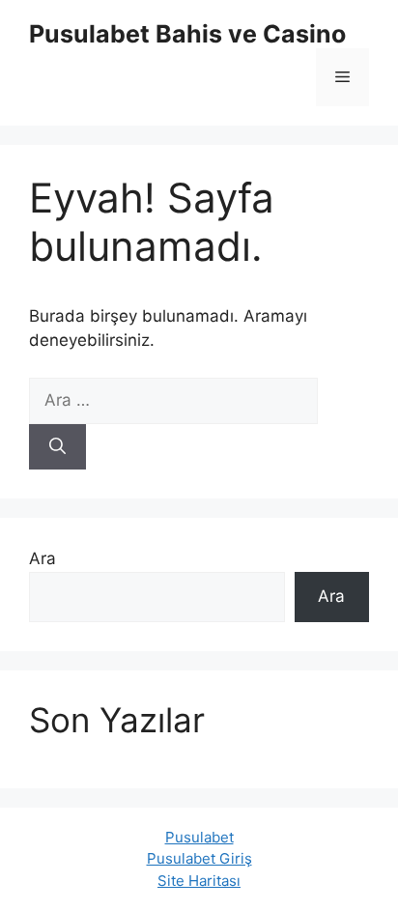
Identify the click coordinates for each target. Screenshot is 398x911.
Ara (42, 558)
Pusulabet (199, 837)
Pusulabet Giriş (199, 858)
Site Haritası (199, 880)
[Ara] (57, 447)
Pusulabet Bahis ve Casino (187, 33)
